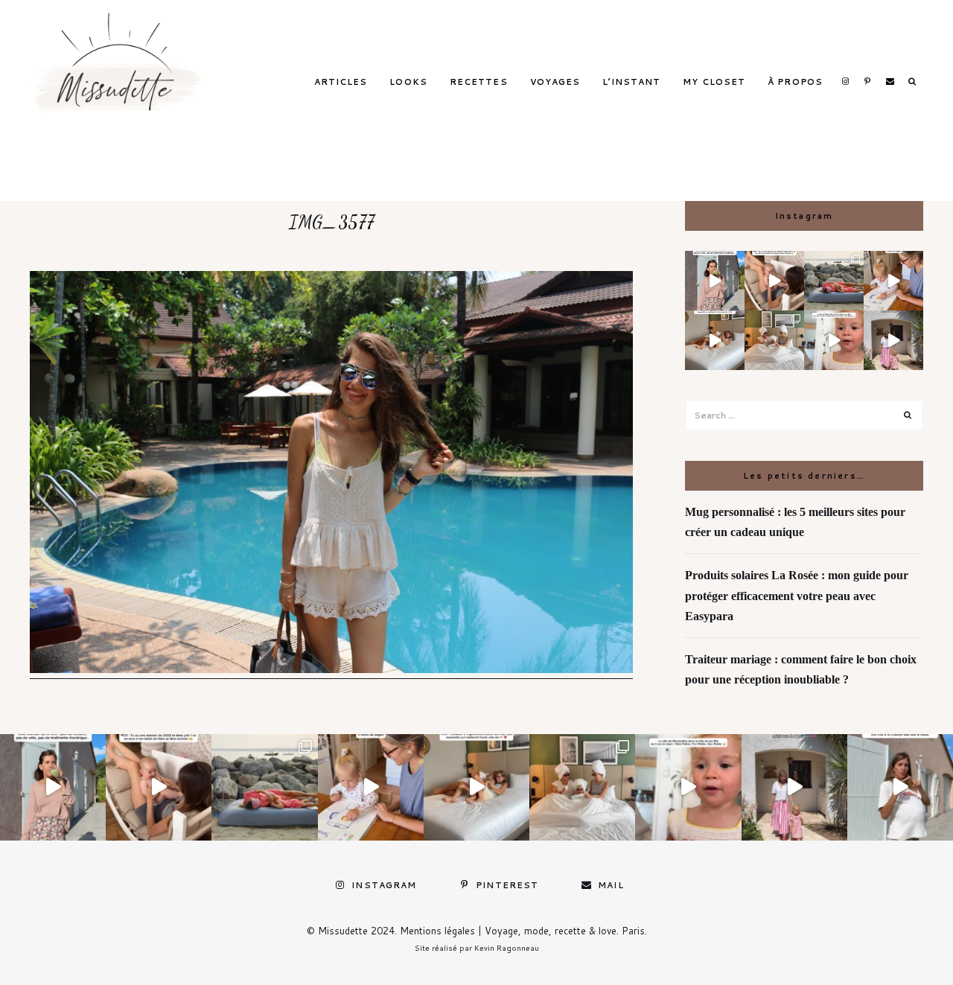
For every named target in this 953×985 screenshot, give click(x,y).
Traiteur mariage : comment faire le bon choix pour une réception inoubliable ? (801, 669)
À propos (795, 82)
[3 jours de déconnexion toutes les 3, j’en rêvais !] (715, 340)
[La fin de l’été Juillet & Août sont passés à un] (834, 280)
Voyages (555, 82)
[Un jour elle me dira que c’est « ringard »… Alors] (893, 340)
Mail (890, 81)
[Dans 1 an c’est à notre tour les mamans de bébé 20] (774, 280)
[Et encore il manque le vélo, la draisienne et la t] (715, 280)
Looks (408, 82)
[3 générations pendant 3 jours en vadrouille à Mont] (774, 340)
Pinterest (867, 81)
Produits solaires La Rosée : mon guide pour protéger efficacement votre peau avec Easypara (796, 595)
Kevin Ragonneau (506, 948)
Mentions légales (437, 930)
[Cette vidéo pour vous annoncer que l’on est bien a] (834, 340)
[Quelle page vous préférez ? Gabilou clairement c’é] (893, 280)
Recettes (479, 82)
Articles (341, 82)
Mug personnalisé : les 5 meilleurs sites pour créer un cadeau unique (795, 522)
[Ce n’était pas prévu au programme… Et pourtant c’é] (900, 787)
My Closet (714, 82)
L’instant (631, 82)
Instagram (845, 81)
